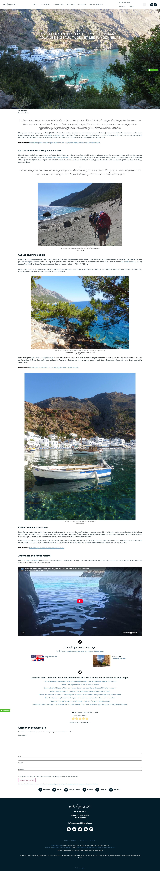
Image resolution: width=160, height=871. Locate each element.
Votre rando (82, 4)
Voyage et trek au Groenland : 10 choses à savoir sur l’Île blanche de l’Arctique (80, 701)
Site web (21, 769)
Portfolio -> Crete (119, 659)
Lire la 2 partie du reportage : (80, 647)
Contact (131, 6)
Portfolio (70, 4)
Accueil (35, 4)
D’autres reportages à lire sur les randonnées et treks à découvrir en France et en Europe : (80, 677)
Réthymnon (59, 135)
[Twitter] (80, 829)
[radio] (73, 719)
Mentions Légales (80, 868)
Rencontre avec (58, 4)
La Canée (48, 135)
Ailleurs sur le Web (96, 4)
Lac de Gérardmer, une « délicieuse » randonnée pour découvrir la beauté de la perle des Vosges (80, 681)
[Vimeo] (91, 829)
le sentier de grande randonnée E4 (58, 157)
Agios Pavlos (35, 358)
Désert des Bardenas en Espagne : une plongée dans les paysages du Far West (80, 691)
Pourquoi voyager (124, 2)
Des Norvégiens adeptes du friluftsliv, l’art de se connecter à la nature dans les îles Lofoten (80, 698)
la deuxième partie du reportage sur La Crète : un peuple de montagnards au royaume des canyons (64, 143)
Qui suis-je (122, 6)
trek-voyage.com (8, 4)
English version (51, 657)
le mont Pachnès (128, 262)
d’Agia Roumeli (48, 358)
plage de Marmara (32, 560)
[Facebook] (155, 4)
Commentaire (22, 735)
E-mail (20, 763)
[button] (144, 4)
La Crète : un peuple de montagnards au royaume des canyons (80, 651)
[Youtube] (86, 829)
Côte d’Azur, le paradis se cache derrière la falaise (80, 685)
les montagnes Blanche (30, 262)
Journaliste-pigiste (56, 845)
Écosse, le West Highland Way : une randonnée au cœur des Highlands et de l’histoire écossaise (80, 688)
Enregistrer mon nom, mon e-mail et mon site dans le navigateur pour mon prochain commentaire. (49, 776)
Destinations (45, 4)
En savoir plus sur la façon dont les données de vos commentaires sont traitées (74, 784)
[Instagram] (151, 4)
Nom (20, 756)
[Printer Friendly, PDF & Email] (153, 70)
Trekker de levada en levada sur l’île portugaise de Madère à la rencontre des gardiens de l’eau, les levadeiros (80, 694)
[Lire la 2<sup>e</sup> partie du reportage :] (80, 642)
